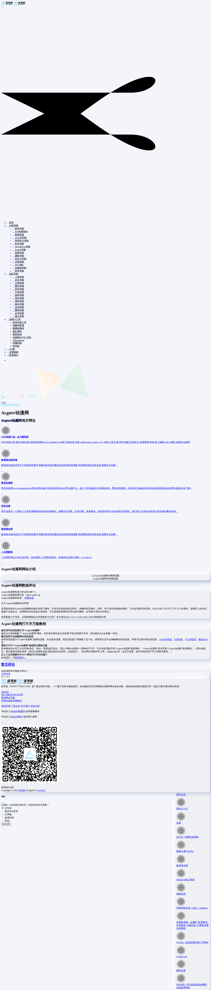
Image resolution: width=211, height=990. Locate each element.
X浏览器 (178, 639)
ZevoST (41, 790)
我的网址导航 (8, 697)
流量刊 (19, 716)
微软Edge (203, 639)
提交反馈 (6, 824)
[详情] (2, 447)
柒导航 (21, 790)
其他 (6, 821)
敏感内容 (9, 817)
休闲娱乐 (5, 405)
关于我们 (25, 706)
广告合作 (15, 706)
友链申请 (5, 706)
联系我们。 (20, 657)
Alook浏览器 (165, 639)
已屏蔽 (8, 814)
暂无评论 (8, 664)
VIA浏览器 (190, 639)
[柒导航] (13, 4)
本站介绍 (35, 706)
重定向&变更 (11, 811)
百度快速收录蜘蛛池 (11, 700)
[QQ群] (2, 722)
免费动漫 (15, 405)
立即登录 (5, 674)
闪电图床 (20, 711)
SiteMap (5, 692)
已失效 (8, 808)
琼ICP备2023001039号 (12, 694)
